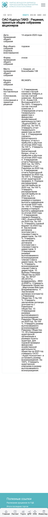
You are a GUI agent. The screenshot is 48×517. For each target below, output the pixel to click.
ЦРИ (29, 514)
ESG (35, 514)
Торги (23, 514)
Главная (6, 514)
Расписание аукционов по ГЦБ (20, 503)
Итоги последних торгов (17, 507)
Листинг (15, 514)
